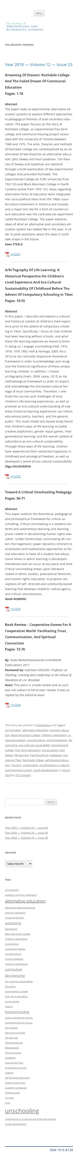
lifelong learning (14, 1042)
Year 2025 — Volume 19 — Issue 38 (26, 838)
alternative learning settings (20, 907)
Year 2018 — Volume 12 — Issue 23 (38, 64)
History (9, 1006)
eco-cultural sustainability (34, 745)
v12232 (16, 476)
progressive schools (15, 1067)
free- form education (28, 750)
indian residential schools (19, 1017)
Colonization (12, 943)
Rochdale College (33, 760)
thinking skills (12, 1092)
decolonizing (15, 975)
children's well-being (53, 735)
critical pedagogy (57, 740)
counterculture (36, 740)
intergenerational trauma (18, 1022)
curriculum (13, 969)
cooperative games (15, 948)
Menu (39, 13)
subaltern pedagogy (16, 1087)
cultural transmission (16, 963)
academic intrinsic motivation (21, 895)
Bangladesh (11, 928)
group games (50, 750)
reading (9, 1072)
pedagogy (56, 755)
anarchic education (15, 912)
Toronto (16, 765)
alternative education (35, 730)
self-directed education (17, 1077)
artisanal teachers (14, 917)
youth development (45, 770)
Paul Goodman (39, 755)
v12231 (16, 254)
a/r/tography (13, 730)
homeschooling (17, 1012)
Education (10, 986)
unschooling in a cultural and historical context (30, 1119)
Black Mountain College (25, 735)
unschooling (30, 765)
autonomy (13, 923)
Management (12, 1047)
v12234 (16, 705)
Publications (43, 725)
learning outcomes (15, 1032)
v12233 (16, 609)
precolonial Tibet (14, 1062)
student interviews (15, 1082)
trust (7, 1102)
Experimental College (16, 991)
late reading (11, 1027)
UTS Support (23, 775)
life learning (22, 755)
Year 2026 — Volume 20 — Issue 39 (26, 833)
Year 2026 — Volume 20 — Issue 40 (26, 828)
